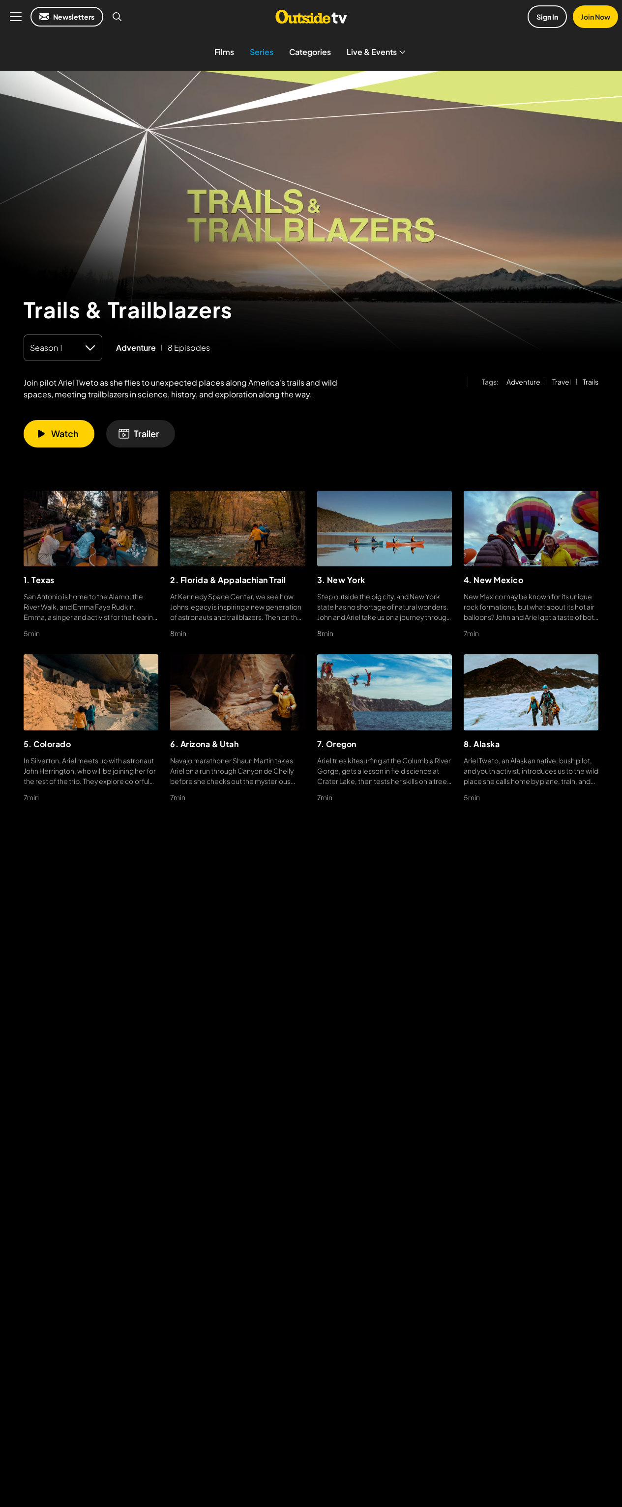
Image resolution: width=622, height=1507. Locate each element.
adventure (136, 348)
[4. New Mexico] (531, 528)
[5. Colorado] (91, 692)
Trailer (146, 433)
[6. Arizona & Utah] (237, 692)
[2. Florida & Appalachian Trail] (237, 528)
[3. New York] (384, 528)
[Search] (117, 17)
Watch (65, 433)
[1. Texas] (91, 528)
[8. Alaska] (531, 692)
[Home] (311, 17)
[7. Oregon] (384, 692)
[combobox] (63, 348)
